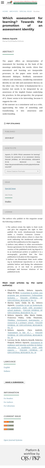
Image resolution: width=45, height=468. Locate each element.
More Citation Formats (16, 171)
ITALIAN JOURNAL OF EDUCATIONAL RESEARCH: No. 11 (25, 299)
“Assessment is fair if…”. (20, 332)
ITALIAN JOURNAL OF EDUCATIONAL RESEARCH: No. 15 (25, 325)
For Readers (8, 398)
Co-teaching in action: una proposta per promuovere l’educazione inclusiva (25, 295)
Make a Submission (14, 382)
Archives (14, 11)
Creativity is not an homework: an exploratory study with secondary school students (25, 307)
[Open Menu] (2, 2)
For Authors (8, 402)
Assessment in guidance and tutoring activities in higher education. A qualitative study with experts (25, 346)
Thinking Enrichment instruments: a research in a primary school (25, 321)
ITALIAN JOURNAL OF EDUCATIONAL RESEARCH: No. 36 (25, 351)
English (7, 367)
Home (5, 11)
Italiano (7, 371)
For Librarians (9, 406)
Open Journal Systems (13, 440)
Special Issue (26, 11)
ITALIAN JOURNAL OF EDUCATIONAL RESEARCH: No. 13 (25, 311)
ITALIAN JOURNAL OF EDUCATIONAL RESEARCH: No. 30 (25, 335)
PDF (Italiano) (13, 123)
